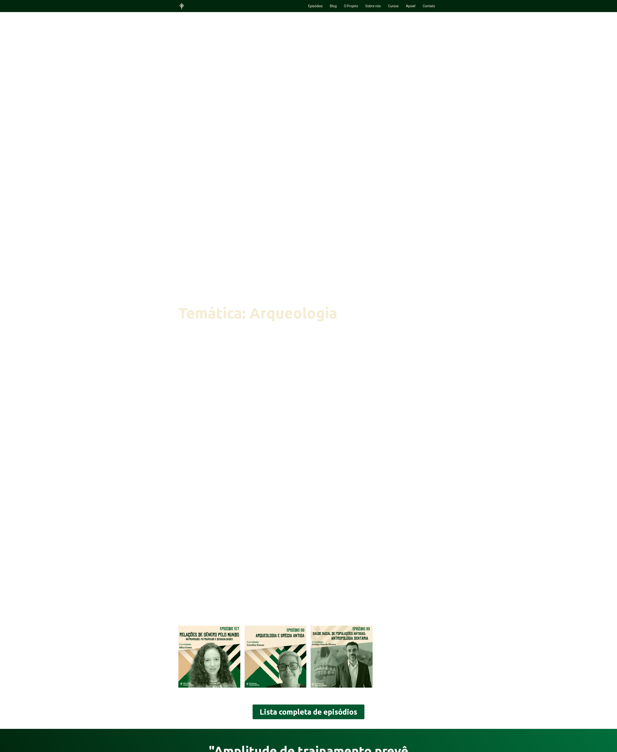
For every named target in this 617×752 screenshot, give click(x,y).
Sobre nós (373, 6)
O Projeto (351, 6)
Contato (429, 6)
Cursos (393, 6)
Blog (333, 6)
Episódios (315, 6)
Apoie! (411, 6)
